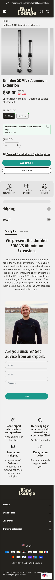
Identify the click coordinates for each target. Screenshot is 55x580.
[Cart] (47, 11)
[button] (4, 11)
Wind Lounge (35, 562)
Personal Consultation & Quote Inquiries (28, 154)
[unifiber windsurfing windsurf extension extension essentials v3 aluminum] (24, 51)
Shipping (33, 98)
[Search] (41, 11)
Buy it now (27, 170)
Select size (9, 110)
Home (6, 20)
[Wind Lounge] (27, 11)
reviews (24, 231)
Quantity (8, 139)
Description (11, 231)
